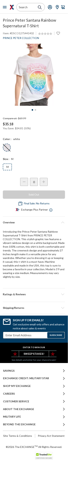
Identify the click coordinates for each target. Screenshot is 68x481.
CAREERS (9, 393)
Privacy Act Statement (51, 435)
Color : (7, 139)
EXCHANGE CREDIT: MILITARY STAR (26, 378)
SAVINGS (9, 370)
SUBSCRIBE (56, 335)
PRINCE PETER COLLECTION (21, 38)
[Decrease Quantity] (24, 182)
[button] (34, 294)
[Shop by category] (5, 7)
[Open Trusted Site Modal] (44, 456)
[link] (45, 34)
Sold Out (34, 194)
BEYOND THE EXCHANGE (19, 424)
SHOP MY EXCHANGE (17, 385)
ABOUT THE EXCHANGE (18, 409)
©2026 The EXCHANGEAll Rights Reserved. (34, 446)
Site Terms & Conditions (17, 435)
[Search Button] (40, 7)
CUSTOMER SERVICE (16, 401)
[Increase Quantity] (44, 182)
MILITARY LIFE (12, 416)
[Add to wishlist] (58, 33)
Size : (6, 159)
